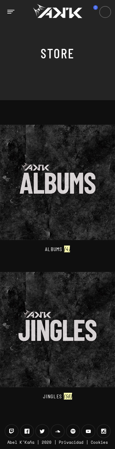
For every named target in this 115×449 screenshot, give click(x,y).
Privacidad (71, 442)
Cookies (99, 442)
